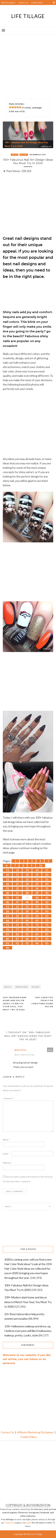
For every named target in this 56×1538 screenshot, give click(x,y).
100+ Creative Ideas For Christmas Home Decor (42, 1002)
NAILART (23, 154)
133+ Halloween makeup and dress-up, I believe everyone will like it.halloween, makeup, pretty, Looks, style (28, 1331)
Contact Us (23, 3)
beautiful (20, 1050)
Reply (50, 1050)
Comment (8, 1098)
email (28, 1522)
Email (6, 1153)
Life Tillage (28, 16)
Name (6, 1139)
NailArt (35, 987)
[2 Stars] (13, 107)
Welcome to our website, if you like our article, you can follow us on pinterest (27, 1359)
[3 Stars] (15, 107)
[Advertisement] (28, 62)
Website (7, 1162)
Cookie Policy (37, 3)
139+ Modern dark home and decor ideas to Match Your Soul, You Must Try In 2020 (15, 1003)
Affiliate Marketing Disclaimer (35, 1432)
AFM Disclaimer (8, 3)
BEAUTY (15, 154)
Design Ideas (22, 987)
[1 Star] (10, 107)
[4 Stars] (17, 107)
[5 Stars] (20, 107)
